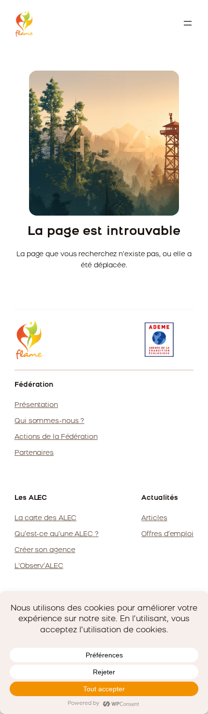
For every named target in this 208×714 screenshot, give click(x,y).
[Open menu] (187, 23)
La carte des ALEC (45, 518)
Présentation (36, 405)
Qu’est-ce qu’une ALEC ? (57, 534)
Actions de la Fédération (56, 437)
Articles (154, 518)
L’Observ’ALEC (39, 566)
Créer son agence (45, 550)
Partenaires (34, 453)
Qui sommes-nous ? (49, 421)
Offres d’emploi (167, 534)
